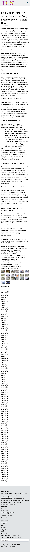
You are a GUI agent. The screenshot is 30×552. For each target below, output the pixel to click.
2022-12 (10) (4, 388)
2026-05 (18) (4, 301)
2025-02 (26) (4, 333)
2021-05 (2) (4, 426)
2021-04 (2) (4, 428)
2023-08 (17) (4, 371)
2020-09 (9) (4, 443)
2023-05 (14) (4, 377)
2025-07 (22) (4, 322)
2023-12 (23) (4, 362)
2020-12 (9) (4, 436)
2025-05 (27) (4, 327)
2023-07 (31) (4, 373)
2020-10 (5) (4, 440)
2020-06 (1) (4, 449)
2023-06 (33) (4, 375)
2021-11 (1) (4, 415)
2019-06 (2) (4, 459)
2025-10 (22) (4, 316)
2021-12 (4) (4, 413)
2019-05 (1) (4, 462)
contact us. (8, 235)
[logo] (8, 3)
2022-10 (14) (4, 392)
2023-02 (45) (4, 384)
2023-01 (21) (4, 386)
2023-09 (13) (4, 369)
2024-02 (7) (4, 358)
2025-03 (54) (4, 331)
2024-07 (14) (4, 348)
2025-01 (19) (4, 335)
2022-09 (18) (4, 394)
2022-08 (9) (4, 396)
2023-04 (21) (4, 379)
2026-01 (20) (4, 310)
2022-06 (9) (4, 400)
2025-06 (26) (4, 324)
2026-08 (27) (4, 295)
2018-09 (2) (4, 468)
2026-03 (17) (4, 305)
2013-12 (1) (4, 481)
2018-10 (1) (4, 466)
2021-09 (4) (4, 419)
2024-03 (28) (4, 356)
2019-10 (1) (4, 453)
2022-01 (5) (4, 411)
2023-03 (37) (4, 381)
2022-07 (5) (4, 398)
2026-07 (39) (4, 297)
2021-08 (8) (4, 421)
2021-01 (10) (4, 434)
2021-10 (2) (4, 417)
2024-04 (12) (4, 354)
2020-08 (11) (4, 445)
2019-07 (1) (4, 457)
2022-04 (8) (4, 405)
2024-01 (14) (4, 360)
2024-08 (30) (4, 346)
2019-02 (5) (4, 464)
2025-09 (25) (4, 318)
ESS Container (5, 25)
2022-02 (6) (4, 409)
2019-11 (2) (4, 451)
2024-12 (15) (4, 337)
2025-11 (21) (4, 314)
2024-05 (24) (4, 352)
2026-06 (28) (4, 299)
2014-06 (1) (4, 478)
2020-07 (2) (4, 447)
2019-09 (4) (4, 455)
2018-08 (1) (4, 470)
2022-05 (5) (4, 403)
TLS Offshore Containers (8, 228)
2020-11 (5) (4, 438)
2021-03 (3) (4, 430)
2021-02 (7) (4, 432)
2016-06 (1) (4, 474)
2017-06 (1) (4, 472)
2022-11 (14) (4, 390)
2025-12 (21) (4, 312)
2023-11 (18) (4, 365)
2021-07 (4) (4, 424)
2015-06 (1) (4, 476)
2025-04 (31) (4, 329)
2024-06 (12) (4, 350)
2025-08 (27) (4, 320)
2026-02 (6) (4, 308)
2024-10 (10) (4, 341)
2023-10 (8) (4, 367)
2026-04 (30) (4, 303)
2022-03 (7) (4, 407)
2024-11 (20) (4, 339)
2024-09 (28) (4, 343)
